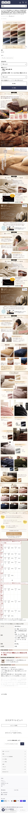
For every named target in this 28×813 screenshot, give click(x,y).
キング (19, 547)
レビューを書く (14, 725)
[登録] (22, 743)
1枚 (12, 580)
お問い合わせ (3, 784)
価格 (2, 50)
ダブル (12, 547)
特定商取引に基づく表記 (4, 783)
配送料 (5, 80)
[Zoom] (26, 46)
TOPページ (2, 780)
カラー (2, 55)
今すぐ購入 (14, 87)
